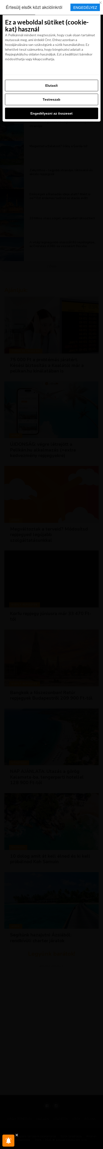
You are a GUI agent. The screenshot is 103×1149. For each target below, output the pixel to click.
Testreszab (51, 99)
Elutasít (51, 85)
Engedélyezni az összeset (51, 113)
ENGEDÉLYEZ (85, 7)
